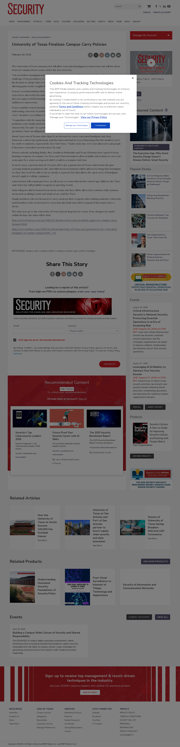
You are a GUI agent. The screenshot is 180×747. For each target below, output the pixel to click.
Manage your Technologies (77, 125)
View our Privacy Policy (94, 117)
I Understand (100, 125)
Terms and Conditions (71, 106)
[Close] (133, 78)
